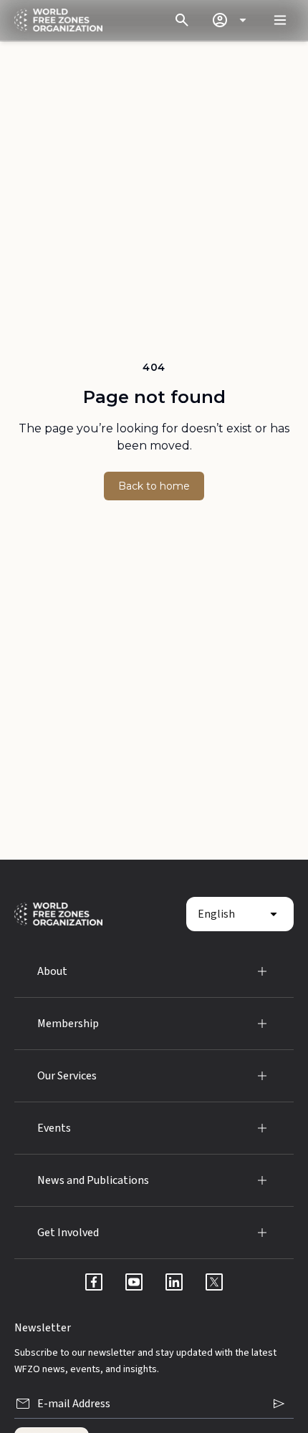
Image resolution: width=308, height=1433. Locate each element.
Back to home (154, 486)
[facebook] (93, 1282)
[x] (214, 1282)
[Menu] (280, 20)
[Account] (231, 20)
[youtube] (134, 1282)
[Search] (182, 20)
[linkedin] (174, 1282)
